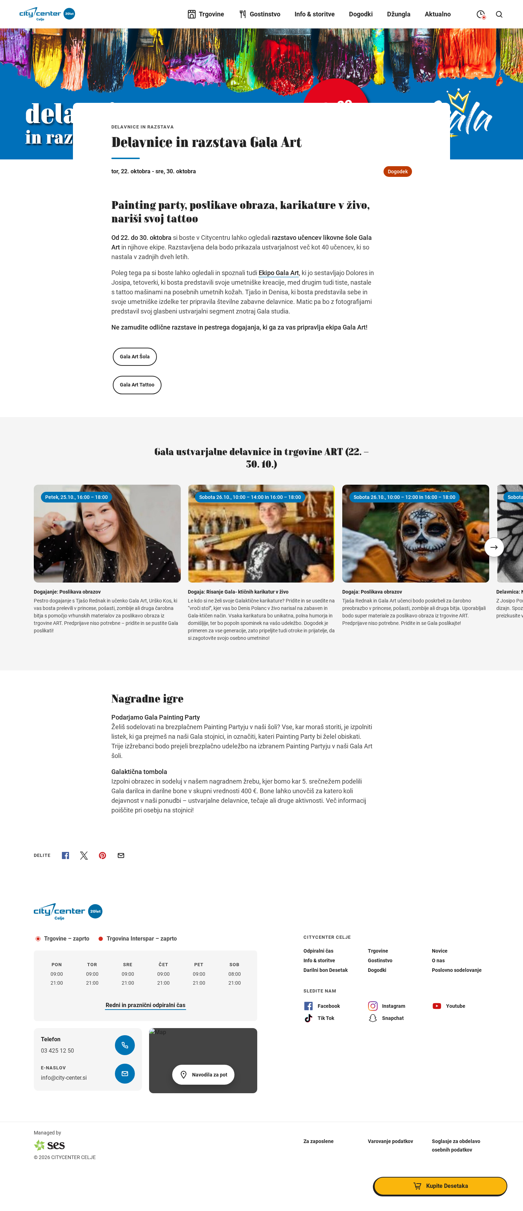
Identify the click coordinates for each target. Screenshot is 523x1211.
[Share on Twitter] (84, 855)
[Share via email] (121, 855)
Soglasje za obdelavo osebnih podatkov (456, 1145)
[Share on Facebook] (65, 855)
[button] (494, 547)
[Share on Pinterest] (102, 855)
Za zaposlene (318, 1141)
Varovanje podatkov (390, 1141)
